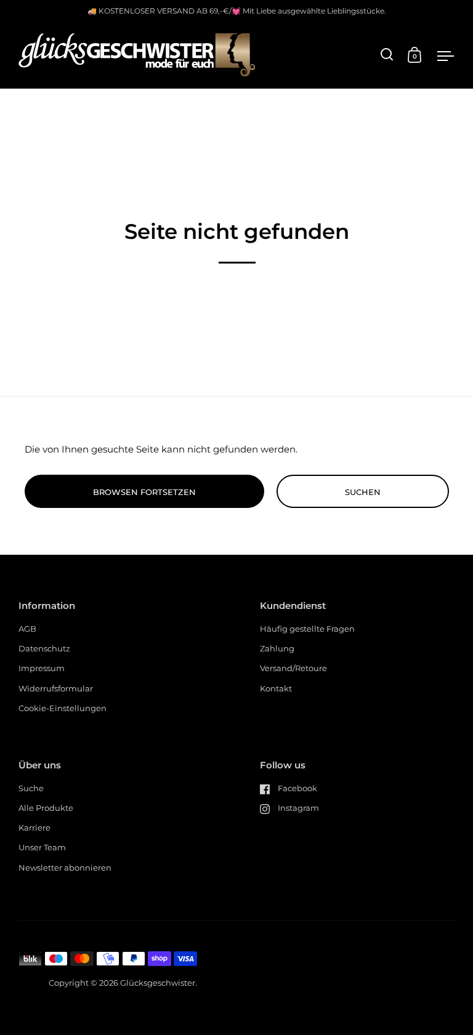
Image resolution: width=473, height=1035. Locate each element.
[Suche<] (387, 54)
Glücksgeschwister (157, 983)
